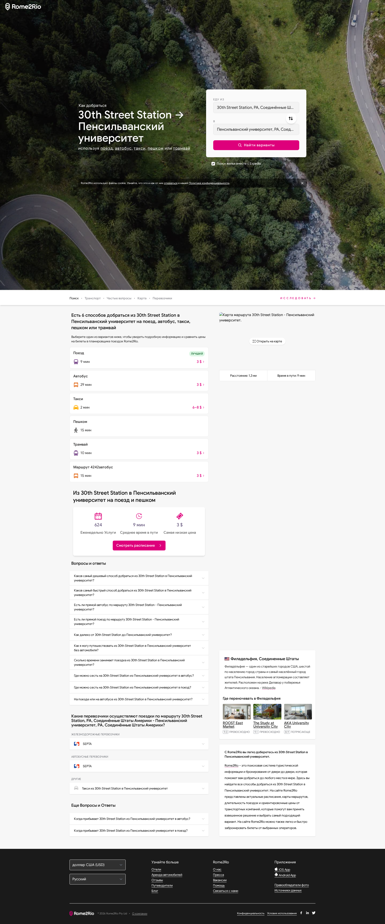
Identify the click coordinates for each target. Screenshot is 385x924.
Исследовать (296, 298)
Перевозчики (162, 298)
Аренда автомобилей (167, 875)
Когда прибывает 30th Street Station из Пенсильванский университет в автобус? (132, 819)
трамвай (181, 148)
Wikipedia (268, 688)
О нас (217, 869)
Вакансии (220, 880)
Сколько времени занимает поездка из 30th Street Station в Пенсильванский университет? (129, 662)
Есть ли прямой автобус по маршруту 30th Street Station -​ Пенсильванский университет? (128, 607)
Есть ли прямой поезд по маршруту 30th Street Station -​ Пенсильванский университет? (126, 621)
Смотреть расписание (135, 545)
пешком (156, 148)
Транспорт (93, 298)
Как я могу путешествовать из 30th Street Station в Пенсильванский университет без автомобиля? (132, 648)
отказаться (171, 183)
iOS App (284, 870)
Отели (156, 869)
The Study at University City (265, 725)
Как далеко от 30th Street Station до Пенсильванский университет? (123, 635)
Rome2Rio (231, 765)
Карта (142, 298)
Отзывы (157, 880)
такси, (140, 148)
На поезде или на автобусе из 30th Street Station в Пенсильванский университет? (133, 699)
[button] (256, 145)
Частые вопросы (119, 298)
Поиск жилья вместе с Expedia (239, 163)
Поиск (74, 298)
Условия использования (282, 913)
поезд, (107, 148)
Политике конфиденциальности (209, 183)
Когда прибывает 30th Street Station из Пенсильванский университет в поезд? (131, 831)
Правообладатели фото (291, 885)
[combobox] (256, 107)
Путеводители (162, 885)
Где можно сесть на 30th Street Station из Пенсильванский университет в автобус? (134, 676)
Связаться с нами (225, 891)
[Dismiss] (302, 183)
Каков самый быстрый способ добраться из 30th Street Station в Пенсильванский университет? (132, 592)
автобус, (124, 148)
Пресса (218, 875)
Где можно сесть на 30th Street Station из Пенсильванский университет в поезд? (132, 687)
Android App (287, 875)
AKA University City (296, 725)
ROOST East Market (233, 725)
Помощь (219, 885)
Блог (155, 891)
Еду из (218, 99)
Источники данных (288, 890)
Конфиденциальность (250, 913)
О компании (139, 913)
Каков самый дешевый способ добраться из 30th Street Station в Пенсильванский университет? (133, 578)
